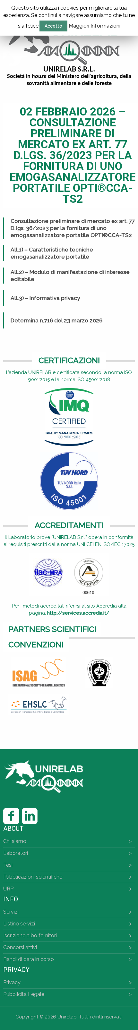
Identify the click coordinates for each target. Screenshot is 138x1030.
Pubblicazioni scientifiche (32, 877)
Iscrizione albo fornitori (30, 935)
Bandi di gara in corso (28, 959)
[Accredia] (69, 574)
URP (8, 889)
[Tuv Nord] (69, 481)
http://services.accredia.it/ (78, 613)
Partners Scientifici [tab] (52, 629)
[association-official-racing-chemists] (99, 672)
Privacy (12, 982)
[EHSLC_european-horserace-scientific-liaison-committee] (38, 704)
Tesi (8, 865)
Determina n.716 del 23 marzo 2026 (56, 320)
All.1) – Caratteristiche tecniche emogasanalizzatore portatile (52, 253)
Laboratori (15, 853)
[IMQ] (69, 417)
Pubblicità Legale (23, 994)
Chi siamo (14, 841)
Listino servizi (19, 924)
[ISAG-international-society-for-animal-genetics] (38, 672)
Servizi (11, 912)
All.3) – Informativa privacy (45, 298)
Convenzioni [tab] (36, 644)
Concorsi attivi (20, 947)
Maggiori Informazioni (94, 26)
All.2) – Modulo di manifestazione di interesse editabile (70, 275)
